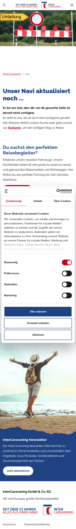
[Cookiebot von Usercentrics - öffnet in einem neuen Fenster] (56, 191)
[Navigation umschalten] (72, 5)
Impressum (9, 524)
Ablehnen (38, 334)
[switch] (67, 273)
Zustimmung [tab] (14, 201)
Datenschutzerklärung (37, 524)
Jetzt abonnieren (18, 471)
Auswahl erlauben (38, 323)
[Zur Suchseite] (4, 5)
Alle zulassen (38, 311)
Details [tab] (38, 201)
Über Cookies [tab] (62, 201)
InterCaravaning (12, 73)
